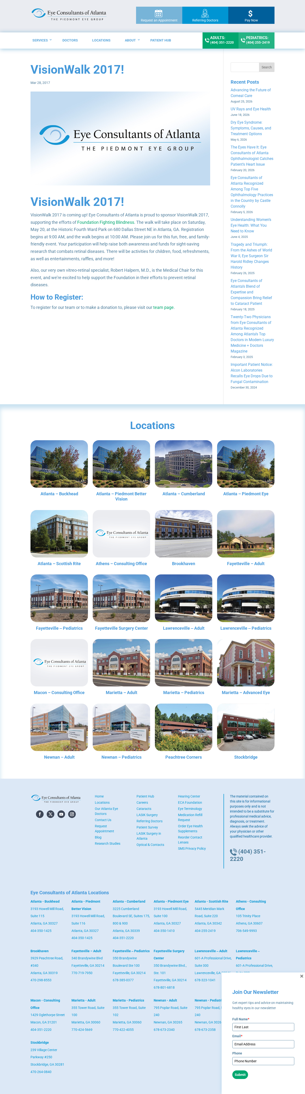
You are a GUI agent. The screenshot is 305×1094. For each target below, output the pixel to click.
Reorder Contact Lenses (190, 839)
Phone (237, 1053)
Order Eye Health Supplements (190, 828)
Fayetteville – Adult (245, 563)
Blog (98, 837)
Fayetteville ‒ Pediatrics (59, 628)
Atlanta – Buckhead (59, 493)
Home (99, 796)
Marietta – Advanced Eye (246, 692)
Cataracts (144, 809)
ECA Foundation (190, 802)
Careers (142, 802)
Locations (101, 40)
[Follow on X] (50, 814)
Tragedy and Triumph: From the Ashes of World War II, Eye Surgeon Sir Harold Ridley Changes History (251, 256)
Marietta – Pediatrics (183, 692)
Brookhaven (183, 563)
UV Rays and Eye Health (251, 109)
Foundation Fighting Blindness (105, 222)
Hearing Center (189, 796)
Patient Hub (160, 40)
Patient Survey (147, 827)
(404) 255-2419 (258, 40)
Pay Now (251, 20)
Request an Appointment (159, 20)
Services (40, 40)
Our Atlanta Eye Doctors (106, 811)
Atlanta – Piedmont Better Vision (121, 496)
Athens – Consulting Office (121, 563)
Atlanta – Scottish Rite (59, 563)
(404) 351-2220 (222, 40)
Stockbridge (246, 757)
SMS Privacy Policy (192, 848)
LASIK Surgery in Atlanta (149, 836)
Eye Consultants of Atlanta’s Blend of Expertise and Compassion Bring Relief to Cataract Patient (251, 292)
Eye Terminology (190, 809)
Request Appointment (104, 828)
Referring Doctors (205, 20)
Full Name (240, 1019)
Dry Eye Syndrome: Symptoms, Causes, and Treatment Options (251, 128)
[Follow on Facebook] (40, 814)
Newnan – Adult (59, 757)
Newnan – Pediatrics (122, 757)
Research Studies (107, 843)
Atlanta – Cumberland (184, 493)
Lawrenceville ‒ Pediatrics (245, 628)
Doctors (70, 40)
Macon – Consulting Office (59, 692)
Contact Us (103, 820)
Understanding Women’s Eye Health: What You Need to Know (251, 225)
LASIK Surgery (147, 815)
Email (237, 1036)
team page (163, 307)
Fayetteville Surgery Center (121, 628)
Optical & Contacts (150, 845)
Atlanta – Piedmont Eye (246, 493)
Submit (240, 1075)
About (130, 40)
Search (267, 67)
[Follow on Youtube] (61, 814)
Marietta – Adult (121, 692)
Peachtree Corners (183, 757)
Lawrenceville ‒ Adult (183, 628)
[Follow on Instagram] (72, 814)
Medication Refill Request (190, 817)
